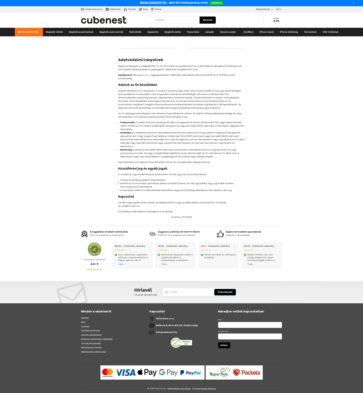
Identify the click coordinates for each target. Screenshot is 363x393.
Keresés (207, 20)
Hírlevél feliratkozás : (146, 295)
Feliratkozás (225, 292)
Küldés (224, 345)
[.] (152, 372)
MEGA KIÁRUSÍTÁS (153, 2)
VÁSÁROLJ (217, 3)
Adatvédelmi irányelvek (178, 389)
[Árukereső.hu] (181, 347)
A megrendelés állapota (204, 389)
